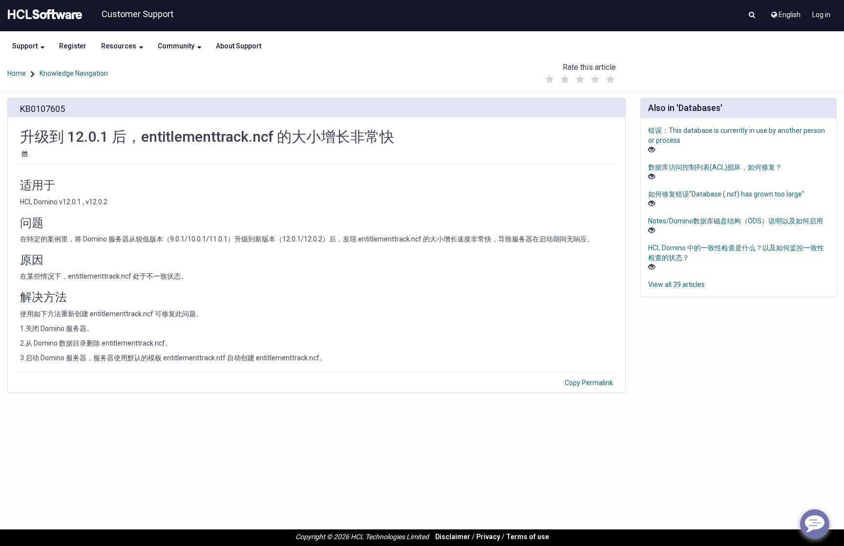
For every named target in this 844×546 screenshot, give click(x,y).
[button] (752, 15)
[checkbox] (549, 80)
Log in (821, 15)
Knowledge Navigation (74, 73)
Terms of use (527, 537)
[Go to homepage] (43, 14)
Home (16, 73)
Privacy (488, 537)
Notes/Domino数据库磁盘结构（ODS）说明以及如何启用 (735, 221)
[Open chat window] (814, 524)
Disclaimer (452, 537)
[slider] (580, 77)
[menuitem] (785, 12)
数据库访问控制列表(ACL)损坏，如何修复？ (715, 167)
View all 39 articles (676, 284)
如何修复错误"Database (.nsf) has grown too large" (726, 194)
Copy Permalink (589, 383)
